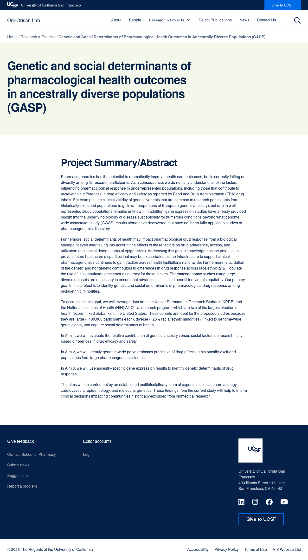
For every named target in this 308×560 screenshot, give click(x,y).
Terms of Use (255, 549)
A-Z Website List (287, 549)
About (116, 20)
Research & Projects (166, 20)
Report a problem (22, 486)
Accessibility (198, 549)
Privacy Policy (226, 549)
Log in (88, 454)
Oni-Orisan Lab (23, 20)
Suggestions (18, 475)
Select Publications (215, 20)
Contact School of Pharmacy (31, 454)
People (135, 20)
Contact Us (266, 20)
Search (298, 20)
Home (12, 36)
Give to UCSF (286, 6)
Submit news (18, 465)
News (244, 20)
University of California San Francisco (51, 6)
